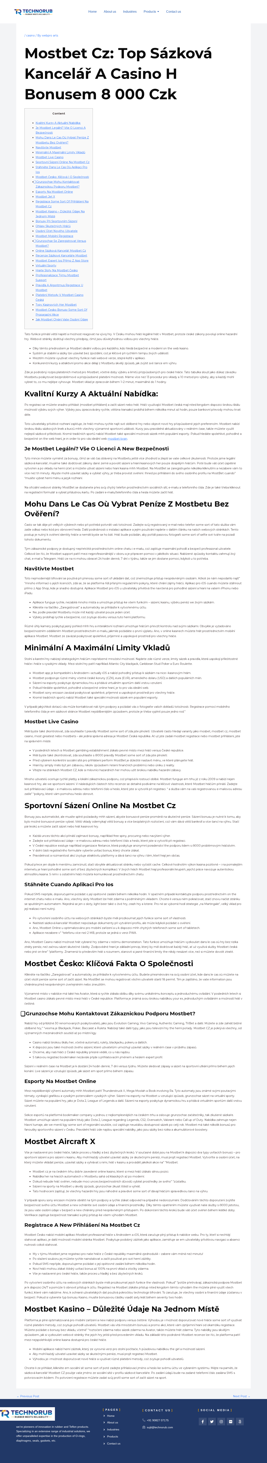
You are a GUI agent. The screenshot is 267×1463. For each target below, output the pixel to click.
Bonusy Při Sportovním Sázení (56, 221)
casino (30, 35)
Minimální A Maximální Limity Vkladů (60, 152)
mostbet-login (117, 438)
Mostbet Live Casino (50, 157)
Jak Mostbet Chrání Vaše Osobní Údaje (62, 319)
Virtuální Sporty (46, 265)
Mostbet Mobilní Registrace (54, 236)
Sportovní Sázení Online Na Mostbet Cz (63, 162)
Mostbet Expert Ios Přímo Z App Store (62, 260)
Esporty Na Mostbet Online (54, 192)
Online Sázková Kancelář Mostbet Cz (61, 250)
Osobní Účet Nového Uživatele (57, 231)
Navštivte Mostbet (48, 147)
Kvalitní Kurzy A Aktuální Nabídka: (58, 123)
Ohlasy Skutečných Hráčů (53, 226)
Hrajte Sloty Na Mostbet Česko (57, 270)
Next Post (241, 1396)
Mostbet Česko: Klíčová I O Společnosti (62, 177)
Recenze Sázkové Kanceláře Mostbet (61, 255)
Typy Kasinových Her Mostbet (56, 304)
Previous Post (28, 1396)
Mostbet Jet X (45, 196)
